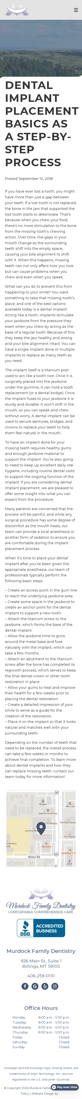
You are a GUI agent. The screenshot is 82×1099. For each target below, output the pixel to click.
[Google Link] (34, 986)
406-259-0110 (41, 975)
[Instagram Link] (54, 986)
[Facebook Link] (24, 986)
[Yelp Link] (44, 986)
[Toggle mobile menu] (76, 10)
